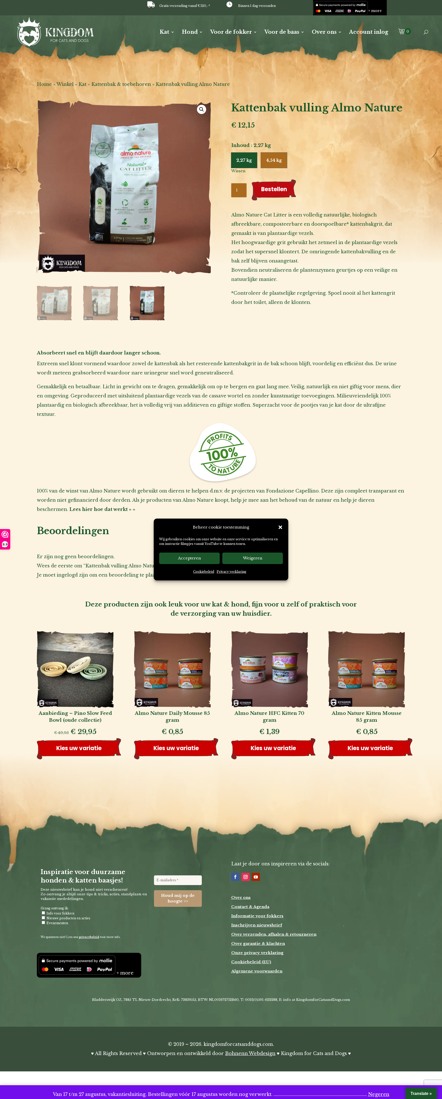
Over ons (324, 32)
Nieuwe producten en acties (68, 918)
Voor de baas (281, 32)
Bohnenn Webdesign (250, 1053)
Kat (164, 32)
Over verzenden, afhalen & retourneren (273, 934)
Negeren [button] (378, 1094)
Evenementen (57, 923)
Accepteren (189, 558)
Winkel (65, 84)
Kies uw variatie (79, 748)
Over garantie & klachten (258, 943)
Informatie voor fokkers (257, 915)
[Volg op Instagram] (245, 877)
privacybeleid (89, 937)
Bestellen (274, 189)
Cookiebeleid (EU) (251, 961)
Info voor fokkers (60, 913)
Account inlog (368, 32)
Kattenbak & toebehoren (121, 84)
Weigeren (252, 558)
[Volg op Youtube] (256, 877)
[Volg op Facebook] (235, 877)
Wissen (238, 171)
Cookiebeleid (203, 572)
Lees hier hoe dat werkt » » (102, 509)
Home (44, 84)
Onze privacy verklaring (257, 952)
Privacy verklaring (231, 572)
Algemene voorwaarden (256, 971)
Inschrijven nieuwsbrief (256, 925)
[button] (280, 527)
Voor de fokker (231, 32)
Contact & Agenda (250, 906)
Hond (190, 32)
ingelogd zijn (72, 575)
